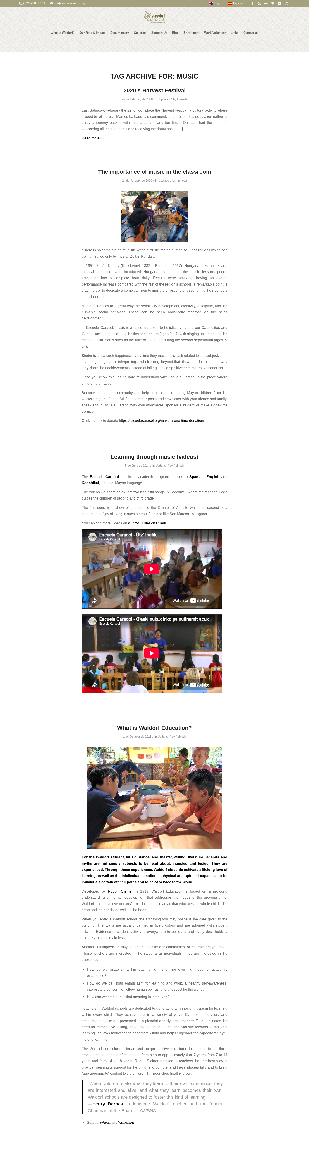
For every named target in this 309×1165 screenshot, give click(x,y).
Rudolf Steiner (120, 891)
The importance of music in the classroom (154, 171)
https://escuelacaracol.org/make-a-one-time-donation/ (161, 420)
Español (238, 3)
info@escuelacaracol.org (69, 3)
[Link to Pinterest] (273, 3)
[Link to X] (259, 3)
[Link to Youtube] (279, 3)
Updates (164, 99)
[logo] (154, 17)
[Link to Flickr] (266, 3)
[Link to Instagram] (286, 3)
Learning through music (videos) (154, 457)
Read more (91, 138)
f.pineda (182, 99)
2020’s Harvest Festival (155, 90)
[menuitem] (214, 3)
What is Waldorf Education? (154, 728)
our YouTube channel (146, 523)
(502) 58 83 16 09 (34, 3)
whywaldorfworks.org (117, 1122)
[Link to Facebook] (252, 3)
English (218, 3)
